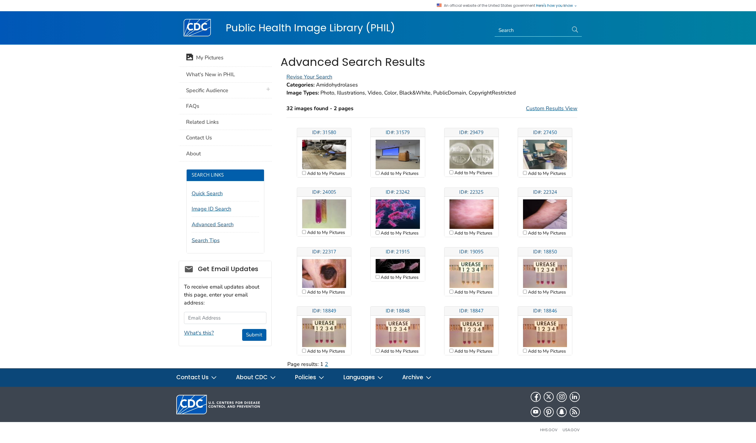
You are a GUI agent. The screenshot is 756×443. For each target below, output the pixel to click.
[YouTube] (536, 412)
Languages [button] (359, 377)
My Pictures (208, 57)
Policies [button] (306, 377)
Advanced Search (213, 224)
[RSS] (575, 412)
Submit (254, 334)
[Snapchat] (562, 412)
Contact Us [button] (193, 377)
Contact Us (199, 137)
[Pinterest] (549, 412)
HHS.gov (549, 430)
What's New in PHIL (210, 74)
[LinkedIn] (575, 397)
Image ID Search (211, 208)
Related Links (202, 122)
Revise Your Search (309, 76)
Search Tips (206, 240)
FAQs (192, 106)
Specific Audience (207, 90)
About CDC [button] (252, 377)
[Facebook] (536, 397)
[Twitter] (549, 397)
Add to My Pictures (325, 173)
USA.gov (571, 430)
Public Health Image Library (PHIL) (310, 28)
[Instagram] (562, 397)
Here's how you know (555, 6)
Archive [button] (413, 377)
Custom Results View (551, 108)
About (193, 153)
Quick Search (207, 193)
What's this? (199, 332)
